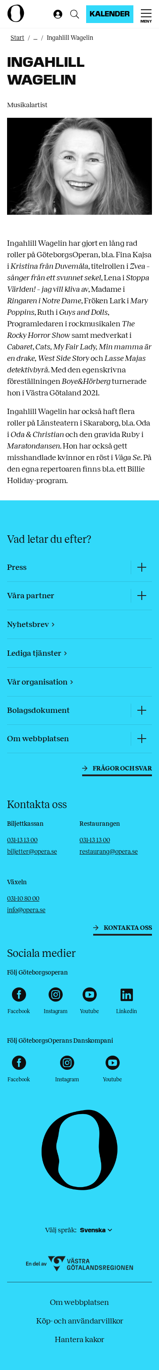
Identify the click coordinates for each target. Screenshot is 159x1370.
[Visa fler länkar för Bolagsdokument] (141, 710)
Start (17, 38)
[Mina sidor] (56, 14)
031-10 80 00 (23, 898)
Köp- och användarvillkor (79, 1320)
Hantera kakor (79, 1339)
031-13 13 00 (22, 840)
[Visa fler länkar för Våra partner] (141, 596)
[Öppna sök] (74, 14)
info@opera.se (26, 910)
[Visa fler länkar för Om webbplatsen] (141, 739)
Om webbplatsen (79, 1302)
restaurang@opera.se (109, 851)
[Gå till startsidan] (28, 13)
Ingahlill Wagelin (70, 38)
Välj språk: (60, 1230)
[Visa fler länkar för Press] (141, 567)
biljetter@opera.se (32, 851)
